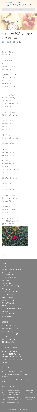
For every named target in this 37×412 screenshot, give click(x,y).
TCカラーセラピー (9, 294)
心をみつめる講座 (8, 274)
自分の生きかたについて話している (13, 328)
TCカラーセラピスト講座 (11, 286)
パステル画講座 (8, 297)
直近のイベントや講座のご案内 (11, 308)
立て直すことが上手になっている (12, 359)
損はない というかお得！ (10, 334)
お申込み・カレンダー (8, 300)
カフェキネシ (7, 283)
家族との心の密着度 (8, 331)
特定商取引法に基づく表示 (10, 314)
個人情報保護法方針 (8, 316)
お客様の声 (5, 311)
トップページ (6, 267)
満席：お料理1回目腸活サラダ (11, 354)
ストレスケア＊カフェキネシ (12, 291)
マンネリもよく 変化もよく (11, 351)
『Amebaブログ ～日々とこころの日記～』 (16, 379)
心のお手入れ (6, 336)
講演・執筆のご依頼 (8, 303)
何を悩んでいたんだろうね (10, 326)
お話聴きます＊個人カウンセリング (13, 269)
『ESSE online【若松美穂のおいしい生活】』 (16, 374)
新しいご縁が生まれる (8, 339)
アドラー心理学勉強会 (10, 277)
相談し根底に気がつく (8, 342)
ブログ (4, 256)
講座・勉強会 (6, 272)
